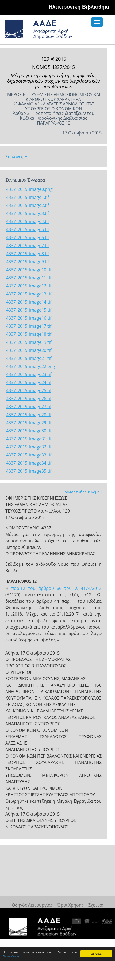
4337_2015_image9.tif (27, 262)
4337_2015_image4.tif (27, 221)
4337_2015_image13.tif (28, 294)
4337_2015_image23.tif (28, 374)
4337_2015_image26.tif (28, 398)
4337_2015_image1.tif (27, 197)
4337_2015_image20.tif (28, 350)
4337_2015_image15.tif (28, 310)
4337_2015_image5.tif (27, 229)
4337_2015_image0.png (29, 189)
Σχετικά (95, 905)
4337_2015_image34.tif (28, 463)
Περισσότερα (11, 956)
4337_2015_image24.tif (28, 382)
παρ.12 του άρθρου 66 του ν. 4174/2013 (56, 588)
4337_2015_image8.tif (27, 254)
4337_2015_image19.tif (28, 342)
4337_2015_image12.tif (28, 286)
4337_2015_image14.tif (28, 302)
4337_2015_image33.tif (28, 455)
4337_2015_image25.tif (28, 390)
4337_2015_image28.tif (28, 415)
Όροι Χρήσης (70, 905)
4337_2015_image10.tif (28, 270)
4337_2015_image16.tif (28, 318)
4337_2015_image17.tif (28, 326)
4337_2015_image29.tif (28, 423)
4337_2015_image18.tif (28, 334)
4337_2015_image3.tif (27, 213)
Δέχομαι (96, 953)
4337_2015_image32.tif (28, 447)
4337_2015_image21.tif (28, 358)
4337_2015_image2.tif (27, 205)
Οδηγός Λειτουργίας (32, 905)
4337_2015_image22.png (30, 366)
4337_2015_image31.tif (28, 439)
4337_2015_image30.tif (28, 431)
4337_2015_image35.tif (28, 471)
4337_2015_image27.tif (28, 407)
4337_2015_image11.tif (28, 278)
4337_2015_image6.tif (27, 237)
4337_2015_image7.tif (27, 246)
